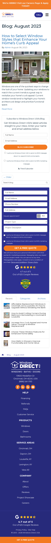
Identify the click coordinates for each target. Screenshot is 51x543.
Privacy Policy (33, 262)
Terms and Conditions (19, 262)
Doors (25, 431)
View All (25, 470)
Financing (25, 398)
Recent (9, 298)
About (26, 481)
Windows (25, 426)
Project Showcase (25, 497)
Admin (8, 47)
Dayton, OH (25, 454)
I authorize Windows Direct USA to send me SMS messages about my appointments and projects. (27, 154)
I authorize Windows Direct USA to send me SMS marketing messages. (26, 162)
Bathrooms (25, 437)
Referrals (25, 404)
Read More (7, 109)
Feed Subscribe (26, 169)
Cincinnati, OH (25, 448)
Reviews (25, 492)
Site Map (31, 530)
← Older (8, 177)
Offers (25, 487)
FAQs (25, 409)
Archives (42, 298)
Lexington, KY (25, 464)
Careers (25, 503)
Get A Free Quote (25, 540)
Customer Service (25, 414)
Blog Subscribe (26, 147)
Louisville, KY (25, 459)
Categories (25, 298)
